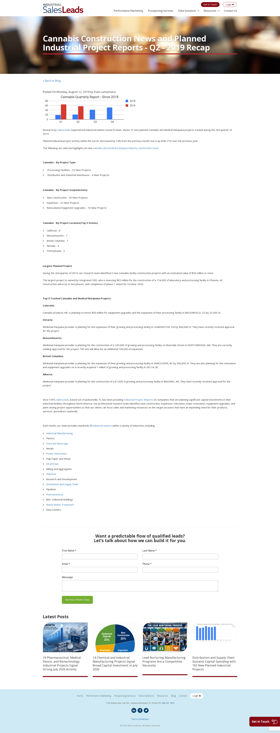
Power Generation (56, 453)
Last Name (149, 550)
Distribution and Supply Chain (62, 484)
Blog (173, 695)
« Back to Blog (52, 80)
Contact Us (230, 10)
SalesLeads (62, 399)
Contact (183, 695)
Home (80, 695)
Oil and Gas (52, 463)
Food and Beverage (57, 443)
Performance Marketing (128, 10)
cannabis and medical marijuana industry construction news (125, 148)
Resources (210, 10)
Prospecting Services (160, 10)
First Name (69, 550)
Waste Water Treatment (60, 504)
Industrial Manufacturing (59, 433)
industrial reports (102, 425)
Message (67, 577)
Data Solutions (187, 10)
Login (195, 695)
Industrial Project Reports (138, 399)
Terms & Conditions (140, 719)
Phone (147, 563)
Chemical (51, 474)
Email (66, 563)
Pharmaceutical (54, 494)
